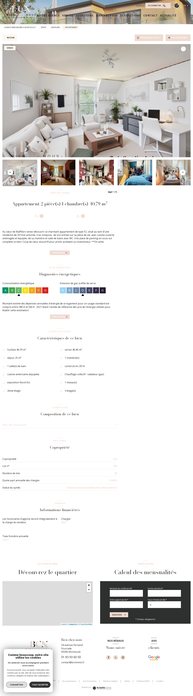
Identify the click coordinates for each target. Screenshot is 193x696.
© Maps (73, 624)
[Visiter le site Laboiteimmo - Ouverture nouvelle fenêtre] (101, 688)
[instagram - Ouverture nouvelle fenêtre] (122, 657)
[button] (183, 172)
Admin (127, 681)
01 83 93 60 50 (71, 657)
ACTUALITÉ (168, 15)
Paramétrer (16, 684)
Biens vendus (107, 15)
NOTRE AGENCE (48, 15)
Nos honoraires (89, 681)
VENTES (68, 15)
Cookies (159, 681)
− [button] (89, 590)
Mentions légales (110, 681)
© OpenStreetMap (85, 624)
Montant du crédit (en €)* (121, 588)
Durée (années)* (155, 588)
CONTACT (150, 15)
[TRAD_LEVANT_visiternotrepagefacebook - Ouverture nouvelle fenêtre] (108, 657)
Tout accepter (40, 684)
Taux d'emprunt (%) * (157, 599)
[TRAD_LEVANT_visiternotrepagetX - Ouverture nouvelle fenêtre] (115, 657)
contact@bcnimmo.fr (72, 662)
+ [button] (89, 585)
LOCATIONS (84, 15)
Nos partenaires (69, 681)
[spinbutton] (164, 604)
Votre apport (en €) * (119, 599)
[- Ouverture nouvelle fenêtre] (154, 661)
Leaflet (63, 624)
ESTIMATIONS (130, 15)
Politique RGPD (143, 681)
